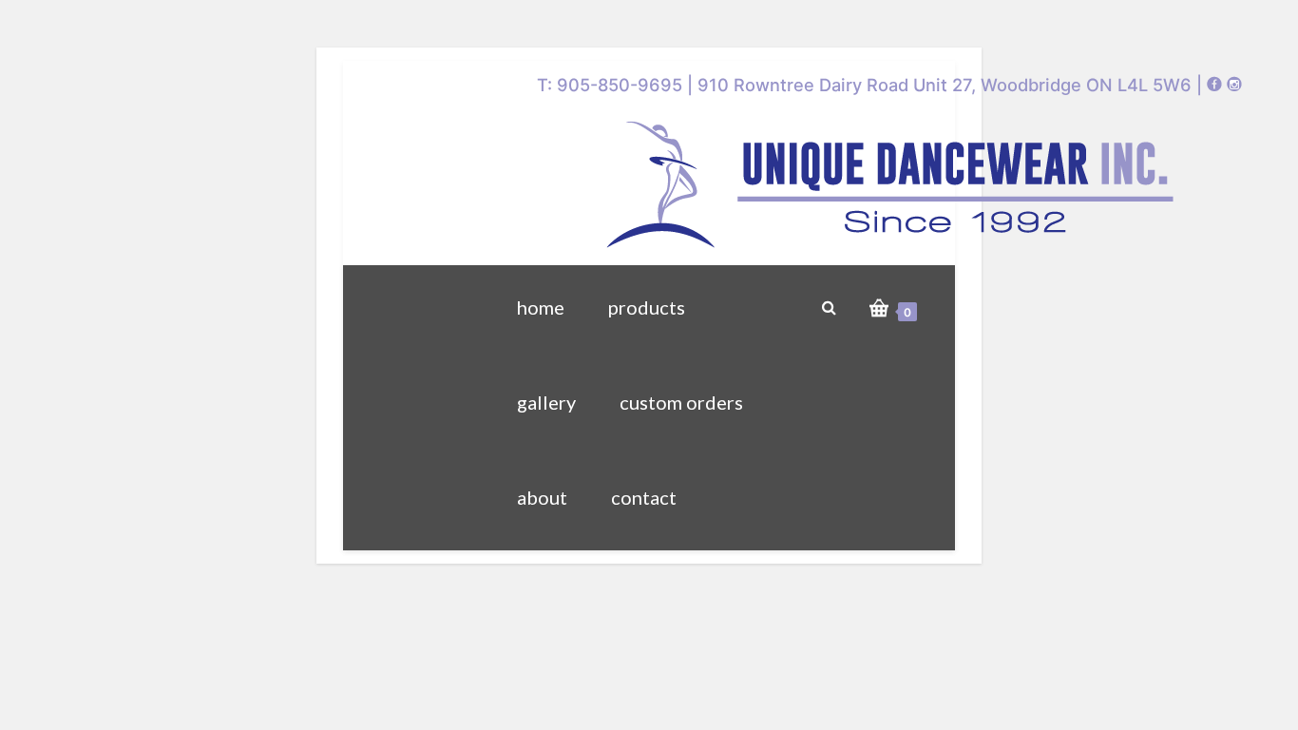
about (542, 497)
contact (644, 497)
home (540, 307)
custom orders (681, 402)
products (646, 307)
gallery (546, 402)
